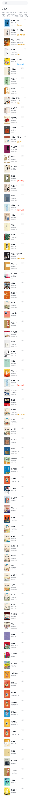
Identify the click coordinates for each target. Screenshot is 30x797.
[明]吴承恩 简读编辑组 (17, 42)
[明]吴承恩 (13, 23)
